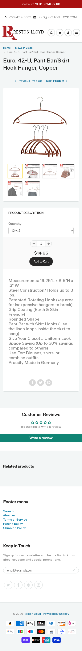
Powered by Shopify (56, 614)
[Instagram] (38, 585)
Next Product (55, 81)
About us (9, 515)
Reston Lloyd (32, 614)
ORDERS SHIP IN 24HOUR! (41, 4)
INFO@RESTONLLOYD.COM (57, 17)
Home (7, 47)
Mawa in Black (23, 47)
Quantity (14, 224)
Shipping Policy (14, 528)
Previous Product (29, 81)
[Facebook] (18, 585)
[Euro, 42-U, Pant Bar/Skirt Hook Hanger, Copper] (41, 127)
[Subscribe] (73, 570)
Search (8, 511)
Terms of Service (15, 519)
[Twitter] (8, 585)
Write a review (41, 438)
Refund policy (13, 524)
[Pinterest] (28, 585)
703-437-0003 (20, 17)
